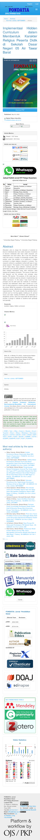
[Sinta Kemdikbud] (5, 552)
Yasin (11, 431)
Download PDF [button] (20, 110)
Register (29, 4)
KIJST (18, 438)
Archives (12, 19)
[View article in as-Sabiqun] (24, 225)
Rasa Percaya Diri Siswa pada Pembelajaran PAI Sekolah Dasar (20, 524)
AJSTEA (12, 435)
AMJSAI (21, 437)
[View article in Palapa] (24, 217)
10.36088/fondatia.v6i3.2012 (12, 120)
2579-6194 (15, 626)
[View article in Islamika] (16, 225)
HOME (6, 431)
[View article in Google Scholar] (16, 147)
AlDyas (18, 433)
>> (7, 539)
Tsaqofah (5, 433)
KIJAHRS (29, 438)
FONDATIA (23, 806)
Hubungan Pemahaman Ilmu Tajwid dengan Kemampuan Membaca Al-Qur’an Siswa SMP (20, 482)
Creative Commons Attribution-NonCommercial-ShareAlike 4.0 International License (20, 404)
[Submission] (20, 546)
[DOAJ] (20, 677)
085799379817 (13, 810)
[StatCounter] (20, 751)
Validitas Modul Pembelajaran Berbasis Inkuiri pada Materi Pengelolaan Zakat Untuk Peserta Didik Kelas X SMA (21, 462)
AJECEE (18, 435)
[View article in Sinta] (24, 159)
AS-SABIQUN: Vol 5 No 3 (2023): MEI (21, 526)
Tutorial (20, 600)
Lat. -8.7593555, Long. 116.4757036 (10, 815)
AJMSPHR (12, 438)
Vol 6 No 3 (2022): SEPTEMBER (15, 20)
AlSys (15, 431)
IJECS (4, 437)
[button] (15, 126)
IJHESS (29, 435)
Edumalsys (33, 433)
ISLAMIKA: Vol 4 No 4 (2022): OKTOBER (22, 465)
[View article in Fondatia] (24, 221)
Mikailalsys (25, 433)
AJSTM (34, 437)
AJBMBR (27, 437)
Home (6, 19)
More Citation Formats (12, 367)
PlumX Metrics (13, 325)
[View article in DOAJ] (16, 159)
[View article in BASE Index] (16, 151)
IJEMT (34, 435)
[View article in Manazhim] (16, 221)
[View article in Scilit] (16, 155)
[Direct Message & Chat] (20, 592)
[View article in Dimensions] (24, 155)
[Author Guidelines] (20, 642)
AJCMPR (5, 438)
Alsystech (5, 435)
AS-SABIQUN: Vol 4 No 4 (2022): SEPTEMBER (22, 485)
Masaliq (28, 431)
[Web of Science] (18, 685)
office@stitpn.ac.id (14, 812)
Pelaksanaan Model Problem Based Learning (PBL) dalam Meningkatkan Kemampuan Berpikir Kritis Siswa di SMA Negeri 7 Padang (21, 531)
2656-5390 (15, 622)
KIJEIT (23, 438)
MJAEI (15, 437)
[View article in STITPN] (16, 217)
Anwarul (21, 431)
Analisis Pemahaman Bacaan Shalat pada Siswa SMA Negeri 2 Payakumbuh (20, 454)
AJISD (24, 435)
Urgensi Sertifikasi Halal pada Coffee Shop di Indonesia (20, 500)
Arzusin (34, 431)
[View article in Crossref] (24, 151)
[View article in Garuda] (24, 147)
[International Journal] (20, 164)
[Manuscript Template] (20, 581)
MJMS (10, 437)
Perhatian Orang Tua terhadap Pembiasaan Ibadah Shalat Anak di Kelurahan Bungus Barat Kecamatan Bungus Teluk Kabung (21, 507)
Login (37, 4)
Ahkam (12, 433)
